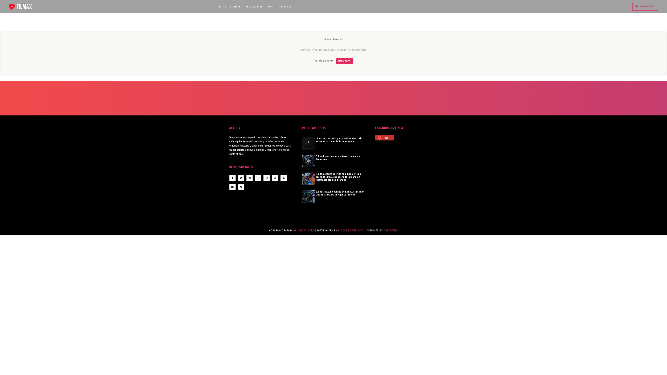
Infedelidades (253, 6)
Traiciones (284, 6)
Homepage (344, 60)
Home (222, 6)
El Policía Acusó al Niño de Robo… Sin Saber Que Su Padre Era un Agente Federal (340, 193)
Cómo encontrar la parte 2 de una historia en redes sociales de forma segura (339, 140)
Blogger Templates (351, 230)
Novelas (235, 6)
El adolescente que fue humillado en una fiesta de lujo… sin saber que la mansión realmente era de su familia (338, 177)
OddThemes (391, 230)
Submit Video (647, 6)
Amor (270, 6)
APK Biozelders (304, 230)
